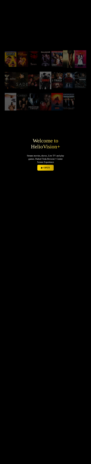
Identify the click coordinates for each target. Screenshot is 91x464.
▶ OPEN (45, 167)
